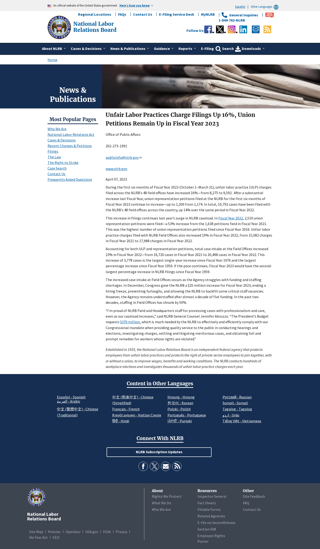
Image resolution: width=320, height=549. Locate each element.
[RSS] (177, 466)
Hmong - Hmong (181, 397)
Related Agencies (211, 516)
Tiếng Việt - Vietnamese (242, 421)
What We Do (161, 503)
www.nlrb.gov (116, 168)
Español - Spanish (71, 397)
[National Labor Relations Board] (60, 27)
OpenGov (73, 531)
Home (52, 59)
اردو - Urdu (231, 415)
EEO (56, 537)
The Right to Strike (63, 162)
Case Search (57, 168)
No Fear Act (38, 537)
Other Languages (261, 6)
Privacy (121, 531)
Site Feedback (254, 496)
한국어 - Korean (180, 403)
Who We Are (57, 128)
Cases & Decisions (62, 140)
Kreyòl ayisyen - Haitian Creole (136, 415)
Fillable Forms (209, 509)
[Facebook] (143, 466)
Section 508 (206, 529)
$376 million (130, 321)
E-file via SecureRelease (216, 522)
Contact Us (142, 14)
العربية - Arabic (68, 401)
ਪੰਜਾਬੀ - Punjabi (179, 421)
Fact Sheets (206, 503)
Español (240, 6)
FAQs (122, 14)
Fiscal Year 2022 (230, 218)
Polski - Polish (179, 409)
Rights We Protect (167, 496)
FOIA (107, 531)
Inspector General (212, 496)
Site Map (36, 531)
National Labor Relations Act (71, 134)
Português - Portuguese (186, 415)
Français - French (126, 409)
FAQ (246, 503)
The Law (54, 157)
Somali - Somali (235, 403)
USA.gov (91, 531)
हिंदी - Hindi (120, 421)
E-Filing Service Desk (176, 14)
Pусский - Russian (237, 397)
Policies (54, 531)
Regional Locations (94, 14)
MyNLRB (208, 14)
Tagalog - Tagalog (237, 409)
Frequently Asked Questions (70, 179)
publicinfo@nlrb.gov (122, 157)
